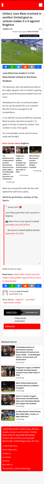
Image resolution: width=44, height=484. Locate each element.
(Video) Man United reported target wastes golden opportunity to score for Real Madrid (21, 278)
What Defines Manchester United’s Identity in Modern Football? (34, 161)
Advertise (5, 461)
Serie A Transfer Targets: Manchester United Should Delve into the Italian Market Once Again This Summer (28, 400)
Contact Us (6, 453)
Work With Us (7, 464)
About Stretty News (9, 449)
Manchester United (12, 302)
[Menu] (2, 5)
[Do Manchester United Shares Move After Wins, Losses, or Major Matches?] (8, 415)
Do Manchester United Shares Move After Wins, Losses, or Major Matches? (28, 414)
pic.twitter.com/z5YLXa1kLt (17, 224)
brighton (19, 299)
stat (6, 117)
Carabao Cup (7, 29)
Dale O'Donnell (33, 32)
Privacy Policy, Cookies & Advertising (16, 468)
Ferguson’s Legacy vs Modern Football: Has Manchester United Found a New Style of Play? (22, 164)
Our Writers (6, 457)
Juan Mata (30, 299)
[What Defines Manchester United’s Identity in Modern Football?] (35, 150)
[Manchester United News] (22, 319)
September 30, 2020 (14, 233)
